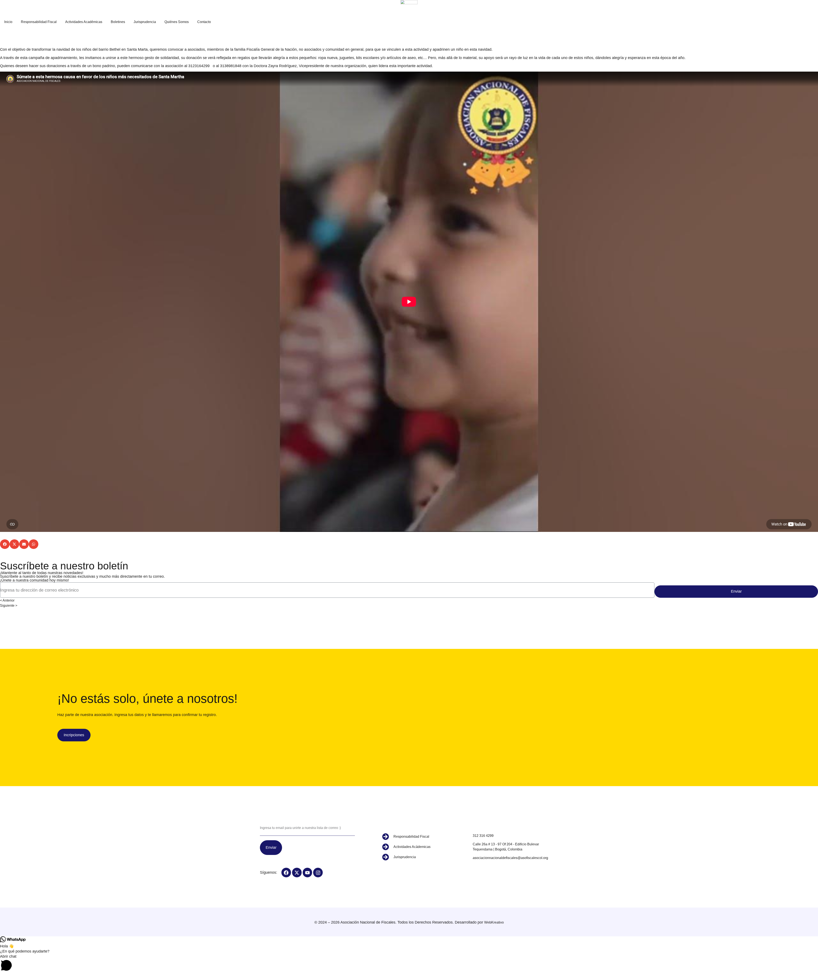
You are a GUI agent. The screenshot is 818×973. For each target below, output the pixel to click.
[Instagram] (318, 872)
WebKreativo (494, 922)
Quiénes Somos (176, 22)
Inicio (8, 22)
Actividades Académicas (83, 22)
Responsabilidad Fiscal (39, 22)
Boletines (118, 22)
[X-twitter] (297, 872)
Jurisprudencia (145, 22)
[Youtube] (307, 872)
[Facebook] (286, 872)
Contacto (204, 22)
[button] (5, 544)
